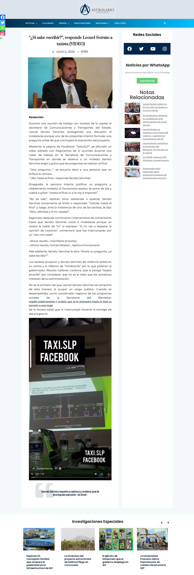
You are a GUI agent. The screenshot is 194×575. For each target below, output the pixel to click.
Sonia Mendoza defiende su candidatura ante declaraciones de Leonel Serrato (155, 120)
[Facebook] (2, 17)
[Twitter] (2, 22)
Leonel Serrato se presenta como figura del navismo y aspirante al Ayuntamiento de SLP (155, 134)
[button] (164, 23)
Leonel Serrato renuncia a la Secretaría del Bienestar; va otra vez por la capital (155, 148)
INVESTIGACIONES (82, 23)
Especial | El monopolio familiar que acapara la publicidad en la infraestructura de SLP (40, 562)
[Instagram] (2, 33)
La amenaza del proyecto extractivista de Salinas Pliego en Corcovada (77, 560)
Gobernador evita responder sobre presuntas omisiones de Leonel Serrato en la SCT (155, 173)
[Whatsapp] (2, 28)
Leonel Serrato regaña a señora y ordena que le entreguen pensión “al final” (70, 493)
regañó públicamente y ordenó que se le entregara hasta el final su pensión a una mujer (70, 303)
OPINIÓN (63, 23)
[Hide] (1, 38)
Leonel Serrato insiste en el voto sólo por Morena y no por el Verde (155, 107)
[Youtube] (153, 49)
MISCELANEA (101, 23)
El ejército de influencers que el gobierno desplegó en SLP (115, 560)
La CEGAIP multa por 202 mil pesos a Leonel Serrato (156, 159)
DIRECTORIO (120, 23)
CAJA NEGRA (48, 23)
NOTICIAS (30, 23)
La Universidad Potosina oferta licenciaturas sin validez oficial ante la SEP (153, 562)
